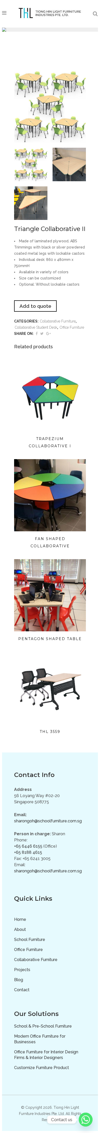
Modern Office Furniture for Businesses (39, 1039)
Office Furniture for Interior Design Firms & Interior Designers (46, 1054)
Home (20, 919)
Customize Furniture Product (41, 1067)
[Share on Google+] (48, 334)
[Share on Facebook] (37, 334)
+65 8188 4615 (28, 852)
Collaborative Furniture (58, 321)
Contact (21, 989)
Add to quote (35, 306)
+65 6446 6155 (28, 846)
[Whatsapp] (86, 1120)
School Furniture (29, 939)
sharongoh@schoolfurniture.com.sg (48, 820)
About (20, 929)
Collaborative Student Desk (36, 327)
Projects (22, 969)
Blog (18, 979)
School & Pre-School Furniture (43, 1026)
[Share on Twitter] (42, 334)
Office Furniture (72, 327)
